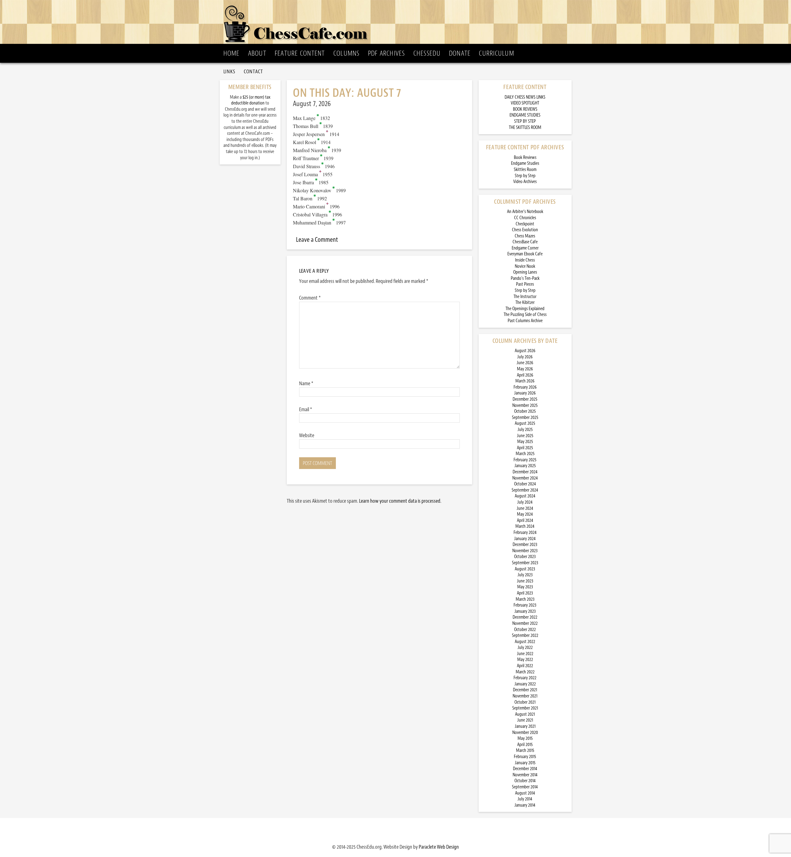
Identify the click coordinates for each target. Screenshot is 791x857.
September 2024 (525, 490)
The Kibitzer (525, 302)
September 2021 (525, 708)
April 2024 (525, 520)
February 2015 (525, 757)
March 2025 (525, 454)
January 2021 (525, 726)
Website (306, 435)
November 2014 (525, 775)
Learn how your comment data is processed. (400, 500)
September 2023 (525, 563)
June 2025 (525, 436)
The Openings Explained (524, 309)
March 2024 (525, 526)
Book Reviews (525, 157)
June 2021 (525, 720)
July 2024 (525, 502)
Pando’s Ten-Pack (525, 278)
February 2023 (525, 605)
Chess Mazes (525, 236)
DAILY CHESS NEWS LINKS (525, 97)
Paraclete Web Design (439, 846)
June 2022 (525, 654)
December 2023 (525, 545)
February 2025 (525, 460)
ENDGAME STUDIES (525, 115)
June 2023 (525, 581)
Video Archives (525, 182)
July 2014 (525, 799)
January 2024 (525, 539)
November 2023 (525, 551)
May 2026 (525, 369)
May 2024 (525, 514)
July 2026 (525, 357)
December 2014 (525, 769)
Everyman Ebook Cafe (525, 254)
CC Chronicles (525, 218)
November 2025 (525, 405)
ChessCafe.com (397, 22)
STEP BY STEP (525, 121)
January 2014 (524, 805)
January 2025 (525, 466)
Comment (310, 297)
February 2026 (525, 387)
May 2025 (525, 442)
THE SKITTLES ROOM (525, 127)
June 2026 (525, 363)
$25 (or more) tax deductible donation (250, 100)
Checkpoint (525, 224)
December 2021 (525, 690)
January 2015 (525, 763)
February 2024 (525, 532)
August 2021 (525, 714)
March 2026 (525, 381)
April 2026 (525, 375)
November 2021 (525, 696)
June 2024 (525, 508)
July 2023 (525, 575)
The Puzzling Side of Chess (525, 315)
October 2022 (525, 630)
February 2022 (525, 678)
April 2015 (525, 745)
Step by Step (525, 176)
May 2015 (525, 738)
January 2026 (525, 393)
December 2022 (525, 617)
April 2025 (525, 448)
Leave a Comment (317, 239)
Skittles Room (525, 170)
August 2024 (525, 496)
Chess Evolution (525, 230)
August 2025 (525, 423)
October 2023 (525, 557)
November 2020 (525, 732)
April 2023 (525, 593)
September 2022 (525, 635)
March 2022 (525, 672)
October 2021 (524, 702)
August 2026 (525, 351)
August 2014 (525, 793)
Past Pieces (525, 284)
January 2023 (525, 611)
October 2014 (525, 781)
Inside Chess (525, 260)
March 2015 (525, 750)
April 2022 (525, 666)
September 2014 (525, 787)
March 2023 (525, 599)
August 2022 (525, 642)
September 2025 (525, 417)
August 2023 (525, 569)
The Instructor (525, 297)
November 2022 (525, 623)
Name (306, 383)
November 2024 (525, 478)
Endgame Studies (525, 163)
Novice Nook (525, 266)
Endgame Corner (525, 248)
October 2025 (525, 411)
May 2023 (525, 587)
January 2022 (525, 684)
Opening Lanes (525, 272)
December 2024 (525, 472)
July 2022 (525, 647)
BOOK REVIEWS (525, 109)
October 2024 (525, 484)
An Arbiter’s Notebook (525, 212)
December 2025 (525, 399)
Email (305, 409)
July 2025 (525, 430)
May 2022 (525, 660)
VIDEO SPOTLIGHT (525, 103)
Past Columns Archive (525, 321)
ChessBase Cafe (525, 242)
